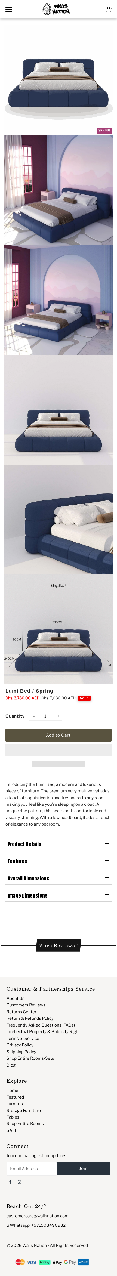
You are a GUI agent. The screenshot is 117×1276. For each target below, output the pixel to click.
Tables (13, 1117)
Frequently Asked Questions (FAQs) (41, 1025)
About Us (15, 998)
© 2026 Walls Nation (27, 1245)
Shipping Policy (21, 1051)
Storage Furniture (24, 1110)
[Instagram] (19, 1181)
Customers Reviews (26, 1005)
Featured (15, 1097)
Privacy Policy (20, 1045)
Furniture (15, 1103)
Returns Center (21, 1011)
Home (12, 1090)
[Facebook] (10, 1181)
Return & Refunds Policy (30, 1018)
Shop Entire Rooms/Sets (30, 1058)
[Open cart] (108, 9)
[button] (58, 750)
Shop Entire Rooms (25, 1123)
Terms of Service (23, 1038)
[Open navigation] (8, 9)
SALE (12, 1130)
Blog (11, 1065)
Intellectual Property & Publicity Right (43, 1031)
